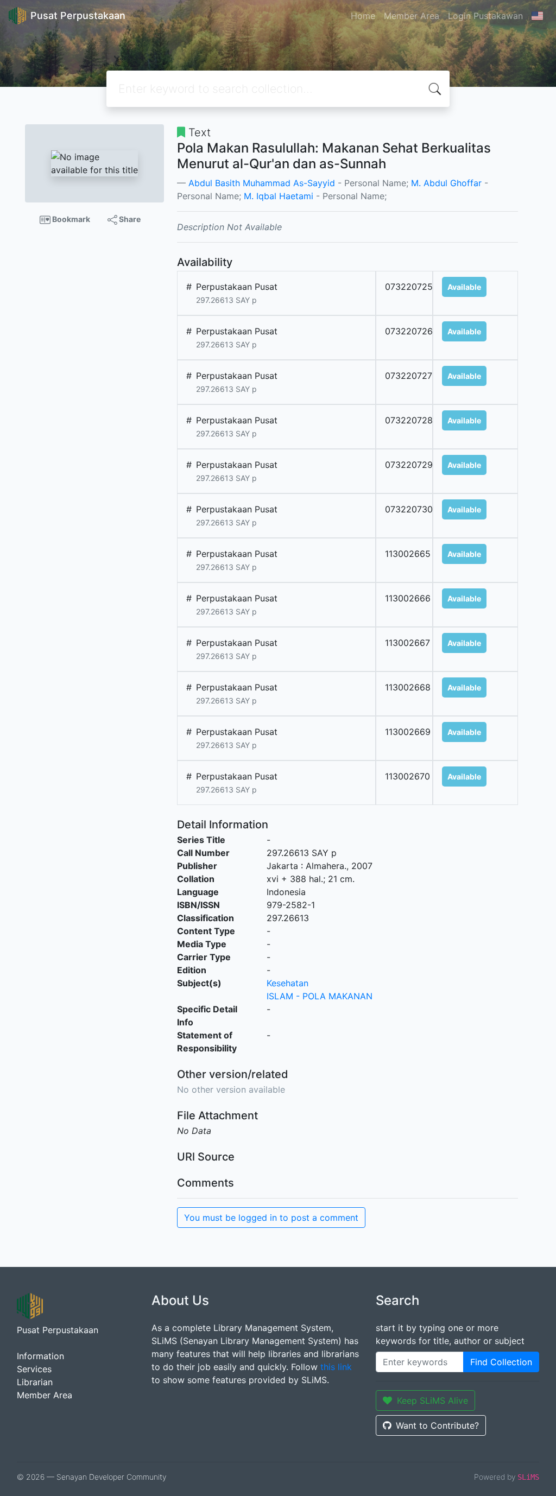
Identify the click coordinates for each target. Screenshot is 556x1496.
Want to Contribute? (437, 1425)
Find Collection (501, 1361)
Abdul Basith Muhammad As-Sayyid (261, 183)
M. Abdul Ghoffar (446, 183)
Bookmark (70, 219)
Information (40, 1356)
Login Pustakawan (485, 15)
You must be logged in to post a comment (271, 1217)
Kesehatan (287, 983)
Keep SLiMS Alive (432, 1400)
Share (129, 219)
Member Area (411, 15)
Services (34, 1369)
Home (363, 15)
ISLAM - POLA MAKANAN (319, 996)
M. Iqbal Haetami (278, 196)
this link (336, 1366)
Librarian (35, 1382)
